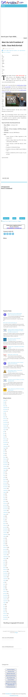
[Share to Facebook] (8, 178)
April (4, 403)
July (4, 413)
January (4, 420)
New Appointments (21, 50)
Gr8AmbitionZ (8, 693)
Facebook (5, 234)
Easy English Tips (11, 677)
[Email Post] (3, 178)
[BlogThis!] (5, 178)
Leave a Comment (6, 52)
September (5, 407)
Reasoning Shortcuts (11, 675)
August (4, 400)
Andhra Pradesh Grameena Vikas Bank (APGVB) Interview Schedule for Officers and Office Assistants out (15, 331)
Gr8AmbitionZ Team (14, 695)
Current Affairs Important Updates (10, 50)
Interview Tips (11, 671)
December (5, 422)
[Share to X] (6, 178)
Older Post (22, 218)
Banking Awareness (11, 686)
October (5, 411)
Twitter (7, 234)
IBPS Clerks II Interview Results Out (10, 322)
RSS (13, 234)
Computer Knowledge (11, 681)
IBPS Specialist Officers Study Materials (11, 684)
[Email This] (4, 178)
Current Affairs (11, 679)
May (4, 402)
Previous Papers (11, 669)
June (4, 433)
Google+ (10, 234)
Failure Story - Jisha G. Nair (13, 354)
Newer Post (6, 218)
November (5, 409)
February (5, 418)
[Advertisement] (14, 21)
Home (14, 218)
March (4, 405)
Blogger (16, 632)
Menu (3, 6)
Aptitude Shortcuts (11, 673)
